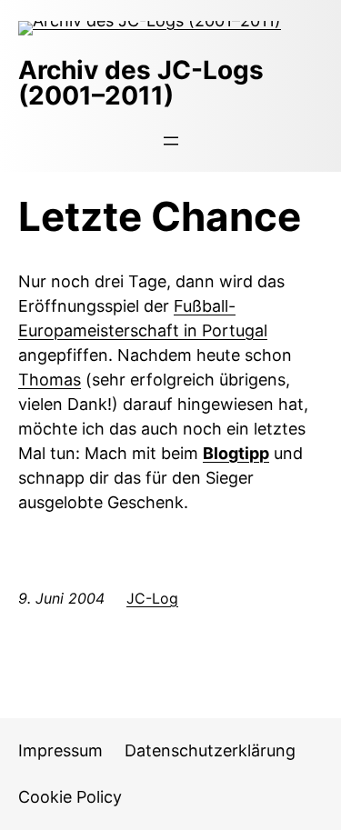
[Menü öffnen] (171, 141)
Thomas (49, 379)
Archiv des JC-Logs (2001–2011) (141, 83)
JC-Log (152, 598)
